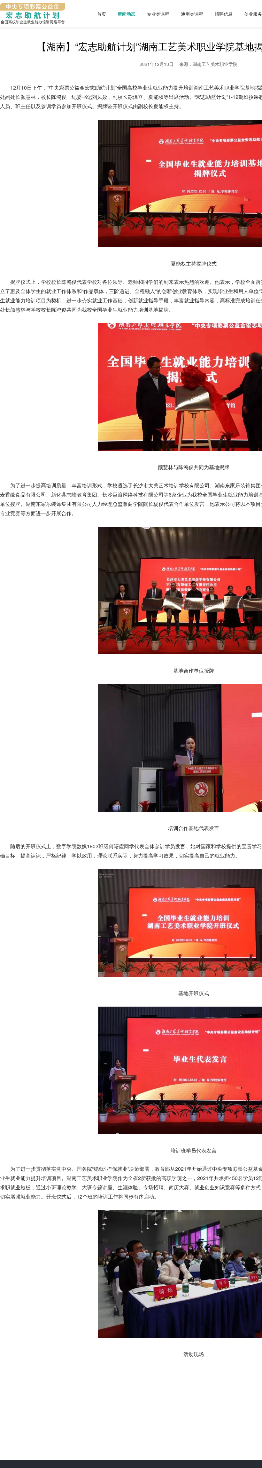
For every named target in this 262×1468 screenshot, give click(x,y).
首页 (101, 14)
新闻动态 (126, 14)
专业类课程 (158, 14)
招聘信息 (224, 14)
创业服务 (253, 14)
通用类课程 (192, 14)
